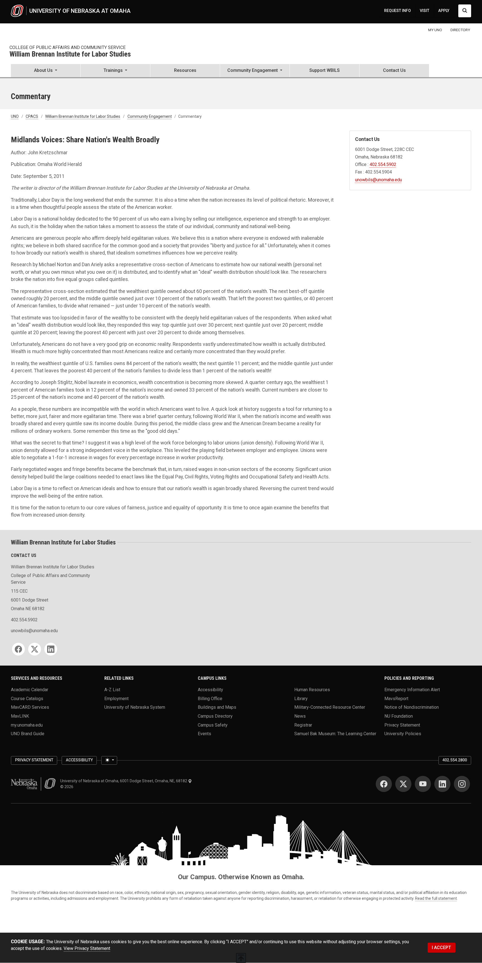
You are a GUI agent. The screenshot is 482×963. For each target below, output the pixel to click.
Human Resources (312, 689)
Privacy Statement (402, 724)
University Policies (402, 733)
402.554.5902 (383, 164)
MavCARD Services (30, 707)
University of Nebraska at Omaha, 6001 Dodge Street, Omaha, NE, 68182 (124, 781)
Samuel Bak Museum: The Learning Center (335, 733)
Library (301, 698)
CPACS (32, 116)
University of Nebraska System (134, 707)
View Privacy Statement (87, 948)
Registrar (303, 724)
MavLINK (20, 715)
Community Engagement (149, 116)
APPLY (443, 10)
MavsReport (396, 698)
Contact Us (394, 70)
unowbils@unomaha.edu (378, 179)
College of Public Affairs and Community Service (67, 47)
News (300, 715)
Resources (185, 70)
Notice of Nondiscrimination (411, 707)
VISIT (424, 10)
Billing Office (210, 698)
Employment (116, 698)
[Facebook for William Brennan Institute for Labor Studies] (18, 649)
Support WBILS (324, 70)
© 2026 (67, 786)
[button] (45, 71)
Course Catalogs (27, 698)
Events (204, 733)
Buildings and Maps (217, 707)
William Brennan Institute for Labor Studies (70, 54)
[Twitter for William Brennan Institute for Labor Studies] (34, 649)
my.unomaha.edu (27, 724)
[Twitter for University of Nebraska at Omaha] (403, 784)
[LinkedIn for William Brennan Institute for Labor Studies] (50, 649)
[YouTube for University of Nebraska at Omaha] (423, 784)
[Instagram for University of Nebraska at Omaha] (462, 784)
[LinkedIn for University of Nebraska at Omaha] (442, 784)
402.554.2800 (454, 760)
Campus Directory (215, 715)
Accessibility (210, 689)
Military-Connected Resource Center (329, 707)
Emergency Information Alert (412, 689)
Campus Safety (213, 724)
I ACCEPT (441, 947)
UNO (15, 116)
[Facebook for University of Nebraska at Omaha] (384, 784)
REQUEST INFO (397, 10)
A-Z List (112, 689)
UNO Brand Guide (27, 733)
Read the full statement (436, 898)
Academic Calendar (29, 689)
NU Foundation (398, 715)
